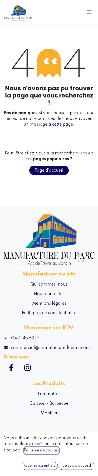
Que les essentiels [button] (39, 466)
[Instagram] (27, 367)
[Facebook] (11, 367)
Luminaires (49, 394)
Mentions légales (49, 303)
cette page (62, 124)
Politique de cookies (41, 450)
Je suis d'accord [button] (77, 466)
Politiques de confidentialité (49, 313)
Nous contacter (49, 294)
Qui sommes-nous (49, 284)
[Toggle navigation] (89, 11)
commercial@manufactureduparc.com (50, 348)
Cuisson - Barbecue (49, 403)
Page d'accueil (49, 170)
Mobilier (49, 413)
